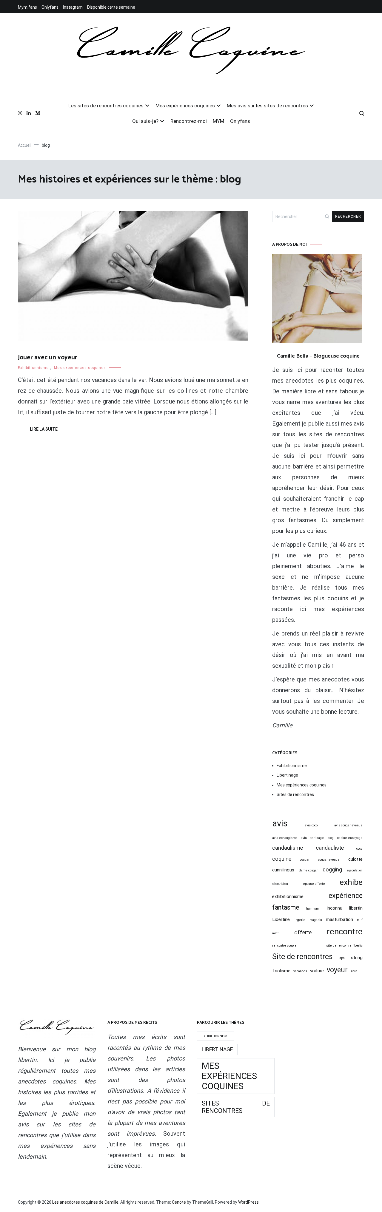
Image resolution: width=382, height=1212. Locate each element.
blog (331, 838)
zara (354, 971)
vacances (300, 971)
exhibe (351, 882)
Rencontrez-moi (188, 121)
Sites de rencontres (295, 794)
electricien (280, 884)
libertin (356, 908)
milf (360, 920)
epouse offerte (314, 884)
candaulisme (287, 848)
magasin (315, 920)
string (357, 957)
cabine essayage (350, 838)
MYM (218, 121)
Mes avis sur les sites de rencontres (267, 106)
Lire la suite (44, 429)
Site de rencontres (302, 956)
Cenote (179, 1202)
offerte (303, 932)
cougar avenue (329, 860)
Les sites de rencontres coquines (106, 106)
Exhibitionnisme (33, 368)
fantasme (285, 907)
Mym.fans (27, 7)
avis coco (311, 825)
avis (280, 823)
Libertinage (287, 775)
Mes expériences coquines (185, 106)
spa (342, 958)
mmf (275, 933)
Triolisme (281, 970)
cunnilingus (283, 870)
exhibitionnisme (288, 896)
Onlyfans (49, 7)
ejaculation (355, 870)
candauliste (330, 848)
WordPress (248, 1202)
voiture (317, 970)
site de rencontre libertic (344, 945)
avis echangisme (284, 838)
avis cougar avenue (348, 825)
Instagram (73, 7)
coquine (281, 859)
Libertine (281, 919)
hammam (313, 908)
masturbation (339, 919)
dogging (332, 869)
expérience (346, 895)
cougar (304, 860)
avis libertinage (312, 838)
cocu (359, 849)
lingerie (299, 920)
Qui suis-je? (145, 121)
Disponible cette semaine (111, 7)
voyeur (337, 970)
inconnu (334, 908)
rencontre (345, 931)
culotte (355, 859)
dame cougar (308, 870)
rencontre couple (284, 945)
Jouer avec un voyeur (47, 358)
